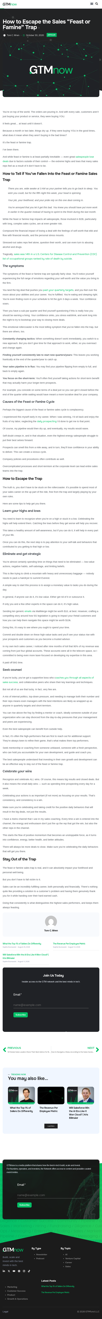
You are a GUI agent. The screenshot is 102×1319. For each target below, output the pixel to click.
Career (68, 1262)
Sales (68, 1266)
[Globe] (19, 1271)
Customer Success (16, 1291)
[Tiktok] (29, 1271)
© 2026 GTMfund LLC (88, 1311)
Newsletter (41, 1254)
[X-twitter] (9, 1271)
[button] (92, 3)
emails (28, 611)
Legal (5, 1311)
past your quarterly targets (58, 290)
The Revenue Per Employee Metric (69, 943)
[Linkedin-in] (4, 1271)
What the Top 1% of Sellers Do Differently (22, 943)
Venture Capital (72, 1258)
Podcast (40, 1258)
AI (66, 1254)
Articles (51, 35)
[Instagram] (24, 1271)
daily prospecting (47, 421)
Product (11, 1295)
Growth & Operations (17, 1299)
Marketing (12, 1287)
